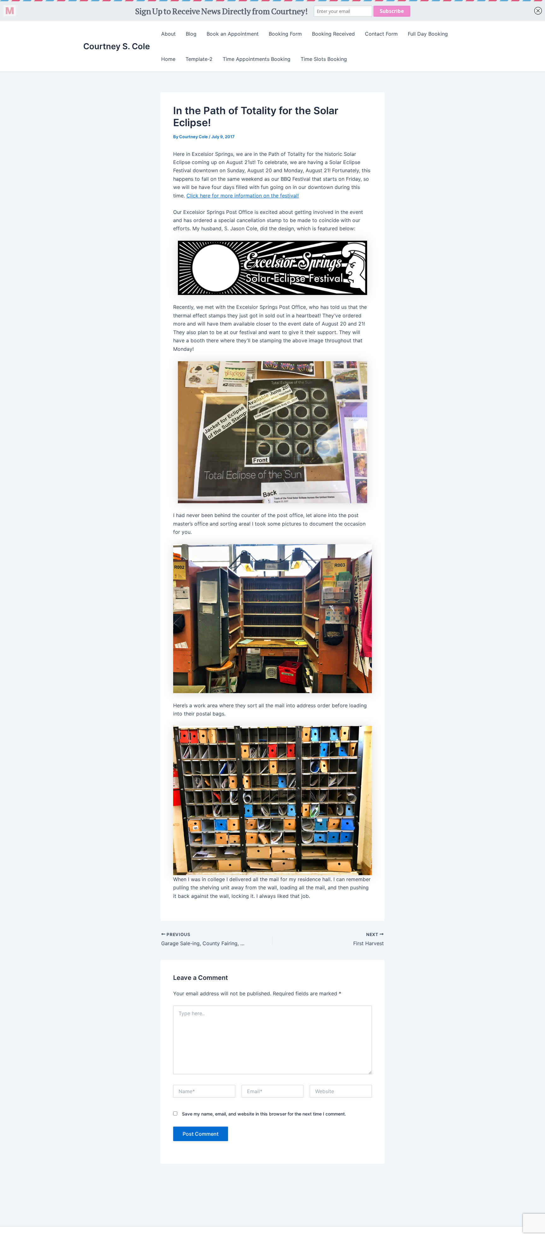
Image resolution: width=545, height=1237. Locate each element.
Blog (191, 34)
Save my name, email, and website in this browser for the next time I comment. (264, 1113)
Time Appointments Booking (256, 59)
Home (168, 59)
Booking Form (285, 34)
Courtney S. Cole (116, 46)
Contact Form (381, 34)
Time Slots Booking (324, 59)
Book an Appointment (233, 34)
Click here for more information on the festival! (242, 195)
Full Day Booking (428, 34)
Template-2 (199, 59)
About (168, 34)
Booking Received (333, 34)
